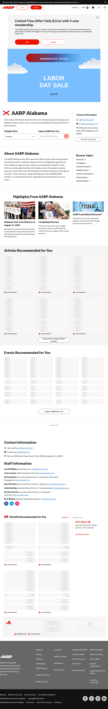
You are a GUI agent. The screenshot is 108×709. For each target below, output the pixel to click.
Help (93, 7)
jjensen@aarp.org (47, 468)
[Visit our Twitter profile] (12, 498)
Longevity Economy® (94, 676)
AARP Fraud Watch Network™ (87, 214)
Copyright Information (36, 693)
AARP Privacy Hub (15, 689)
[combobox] (54, 136)
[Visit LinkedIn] (104, 693)
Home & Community (84, 174)
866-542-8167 (88, 120)
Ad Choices (30, 697)
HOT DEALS (81, 516)
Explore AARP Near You (48, 131)
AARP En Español (60, 651)
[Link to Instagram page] (17, 498)
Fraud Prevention (83, 167)
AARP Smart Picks (42, 670)
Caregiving (80, 163)
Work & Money (82, 181)
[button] (99, 7)
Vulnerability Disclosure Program (12, 697)
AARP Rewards (41, 663)
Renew (53, 42)
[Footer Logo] (11, 651)
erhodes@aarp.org (48, 493)
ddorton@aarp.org (20, 490)
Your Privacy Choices (44, 697)
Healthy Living (81, 170)
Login (84, 7)
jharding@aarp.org (61, 483)
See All (64, 512)
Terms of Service (30, 689)
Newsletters (58, 658)
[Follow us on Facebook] (6, 498)
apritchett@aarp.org (57, 479)
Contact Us (58, 644)
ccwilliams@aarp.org (39, 464)
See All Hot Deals (82, 529)
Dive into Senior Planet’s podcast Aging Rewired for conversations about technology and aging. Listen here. (40, 2)
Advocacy (80, 159)
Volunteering (81, 177)
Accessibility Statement (46, 689)
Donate (38, 649)
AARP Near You (41, 676)
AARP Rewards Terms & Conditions (13, 693)
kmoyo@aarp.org (23, 475)
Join (27, 42)
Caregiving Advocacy (48, 222)
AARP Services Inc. (79, 665)
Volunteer (39, 654)
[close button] (97, 17)
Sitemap (3, 689)
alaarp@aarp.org (91, 124)
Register (75, 7)
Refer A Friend (59, 665)
